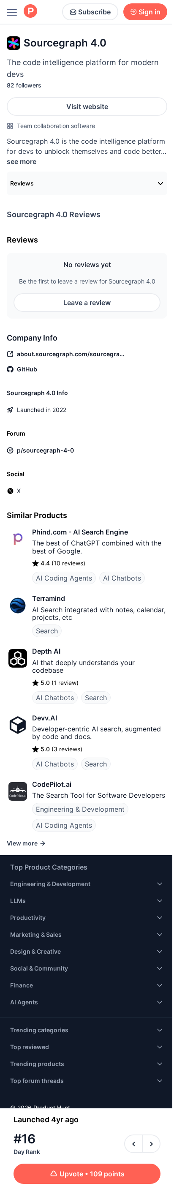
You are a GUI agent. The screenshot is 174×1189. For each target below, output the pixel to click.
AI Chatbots (122, 578)
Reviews (22, 183)
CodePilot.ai (51, 784)
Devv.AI (44, 718)
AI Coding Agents (64, 578)
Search (47, 631)
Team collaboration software (56, 125)
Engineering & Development (80, 809)
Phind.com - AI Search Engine (80, 532)
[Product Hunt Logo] (30, 11)
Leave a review (87, 302)
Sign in (149, 12)
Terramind (48, 598)
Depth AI (46, 651)
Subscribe (94, 12)
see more (21, 161)
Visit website (87, 106)
